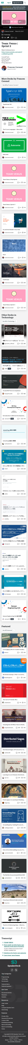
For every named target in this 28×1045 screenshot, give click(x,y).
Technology (7, 34)
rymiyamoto (8, 443)
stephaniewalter (9, 727)
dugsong (6, 802)
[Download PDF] (16, 37)
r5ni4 (5, 468)
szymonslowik (8, 853)
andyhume (7, 702)
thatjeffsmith (8, 393)
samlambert (8, 878)
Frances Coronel (15, 67)
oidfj (5, 368)
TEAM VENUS (8, 942)
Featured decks (6, 984)
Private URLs (5, 1016)
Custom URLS (5, 1020)
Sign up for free (17, 2)
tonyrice (6, 903)
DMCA (20, 1040)
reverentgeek (8, 928)
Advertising (5, 1009)
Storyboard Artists (7, 992)
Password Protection (7, 1018)
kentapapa (7, 594)
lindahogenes (8, 677)
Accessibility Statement (14, 1041)
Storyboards (5, 981)
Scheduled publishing (7, 1022)
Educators (4, 994)
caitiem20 (7, 752)
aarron (6, 777)
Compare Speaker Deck (8, 1007)
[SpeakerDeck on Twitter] (16, 970)
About (6, 1040)
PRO (9, 368)
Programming (5, 977)
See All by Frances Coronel (10, 85)
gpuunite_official (9, 343)
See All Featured (7, 630)
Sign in (9, 2)
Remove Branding (6, 1024)
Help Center (5, 1003)
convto (6, 569)
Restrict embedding (7, 1026)
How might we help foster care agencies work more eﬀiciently (14, 945)
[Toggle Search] (25, 2)
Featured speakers (6, 986)
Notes (3, 1029)
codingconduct (8, 827)
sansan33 (7, 418)
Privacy (16, 1040)
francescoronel (8, 107)
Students (4, 997)
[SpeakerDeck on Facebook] (12, 970)
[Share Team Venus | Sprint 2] (8, 37)
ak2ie (6, 494)
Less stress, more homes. (12, 955)
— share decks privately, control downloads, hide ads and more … (14, 7)
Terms (11, 1040)
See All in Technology (9, 321)
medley (6, 519)
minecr (6, 652)
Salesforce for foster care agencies (15, 953)
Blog (3, 1005)
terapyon (7, 544)
